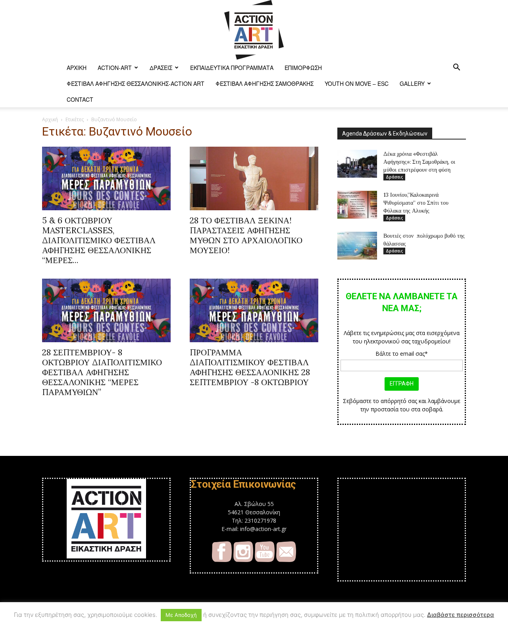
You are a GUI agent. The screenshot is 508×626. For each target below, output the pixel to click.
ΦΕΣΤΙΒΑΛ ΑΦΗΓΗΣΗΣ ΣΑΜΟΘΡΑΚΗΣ (265, 83)
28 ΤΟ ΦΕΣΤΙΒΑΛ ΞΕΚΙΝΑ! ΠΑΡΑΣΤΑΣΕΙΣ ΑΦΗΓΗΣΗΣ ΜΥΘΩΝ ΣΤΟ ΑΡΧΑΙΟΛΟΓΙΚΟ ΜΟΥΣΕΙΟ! (246, 235)
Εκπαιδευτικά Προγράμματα (231, 68)
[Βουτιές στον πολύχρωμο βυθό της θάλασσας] (357, 246)
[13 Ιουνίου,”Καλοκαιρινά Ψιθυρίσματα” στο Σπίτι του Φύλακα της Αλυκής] (357, 205)
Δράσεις (161, 68)
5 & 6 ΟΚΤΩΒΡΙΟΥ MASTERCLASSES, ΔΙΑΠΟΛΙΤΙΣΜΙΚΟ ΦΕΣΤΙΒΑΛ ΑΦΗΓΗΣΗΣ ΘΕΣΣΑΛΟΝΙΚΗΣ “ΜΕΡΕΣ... (99, 240)
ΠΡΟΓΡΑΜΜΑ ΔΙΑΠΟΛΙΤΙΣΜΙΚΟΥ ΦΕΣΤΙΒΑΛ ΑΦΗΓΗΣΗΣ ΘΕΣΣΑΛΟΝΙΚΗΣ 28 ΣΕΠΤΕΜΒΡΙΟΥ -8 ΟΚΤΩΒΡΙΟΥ (250, 367)
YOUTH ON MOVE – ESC (357, 83)
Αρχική (50, 119)
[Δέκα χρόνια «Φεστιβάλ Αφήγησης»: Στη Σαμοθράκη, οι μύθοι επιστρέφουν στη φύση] (357, 164)
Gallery (412, 83)
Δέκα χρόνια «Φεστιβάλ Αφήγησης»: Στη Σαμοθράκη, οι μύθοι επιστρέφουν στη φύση (419, 161)
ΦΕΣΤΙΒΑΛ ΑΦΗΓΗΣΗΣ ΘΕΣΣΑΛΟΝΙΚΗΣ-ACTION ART (135, 83)
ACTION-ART (115, 68)
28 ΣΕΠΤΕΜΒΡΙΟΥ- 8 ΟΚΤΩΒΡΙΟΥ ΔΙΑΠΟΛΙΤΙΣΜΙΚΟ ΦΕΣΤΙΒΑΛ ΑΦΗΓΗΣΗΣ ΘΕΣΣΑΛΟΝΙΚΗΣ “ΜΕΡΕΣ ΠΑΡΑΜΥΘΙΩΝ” (102, 372)
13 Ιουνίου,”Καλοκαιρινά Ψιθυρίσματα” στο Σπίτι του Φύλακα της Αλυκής (415, 202)
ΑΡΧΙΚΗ (77, 68)
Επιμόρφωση (303, 68)
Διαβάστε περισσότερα (460, 614)
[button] (456, 68)
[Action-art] (254, 30)
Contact (80, 99)
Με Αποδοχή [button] (181, 615)
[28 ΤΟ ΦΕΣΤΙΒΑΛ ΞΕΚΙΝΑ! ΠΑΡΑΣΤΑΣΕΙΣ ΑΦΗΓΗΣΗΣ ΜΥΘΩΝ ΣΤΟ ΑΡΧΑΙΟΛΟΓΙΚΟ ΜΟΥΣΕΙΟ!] (254, 178)
